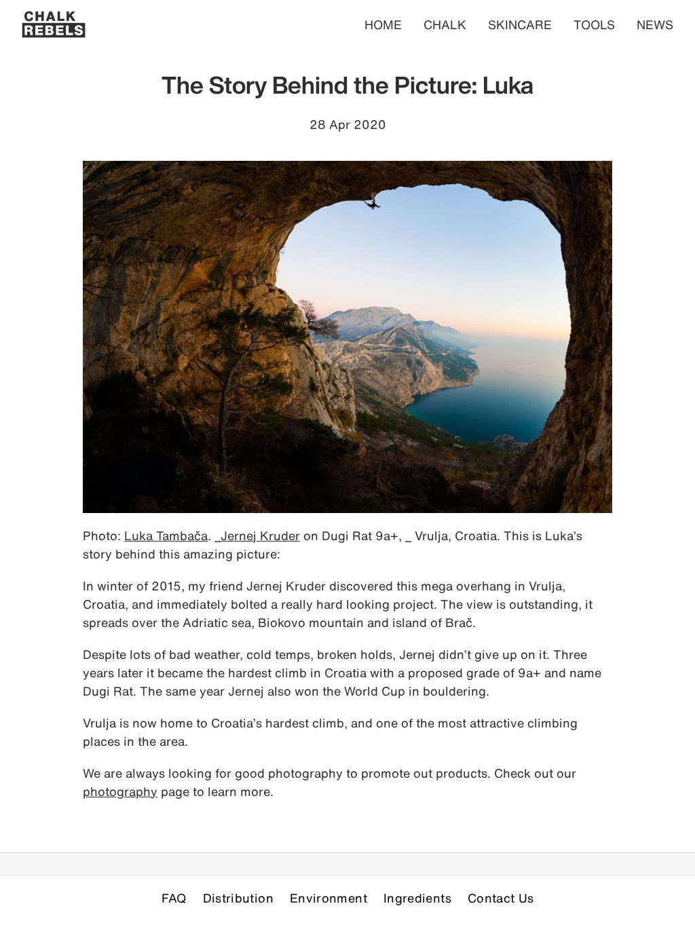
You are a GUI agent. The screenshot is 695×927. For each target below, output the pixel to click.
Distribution (238, 898)
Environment (328, 898)
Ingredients (417, 898)
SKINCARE (520, 24)
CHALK (445, 24)
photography (120, 791)
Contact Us (501, 898)
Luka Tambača (166, 535)
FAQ (174, 898)
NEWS (655, 24)
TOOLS (594, 24)
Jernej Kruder (260, 535)
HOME (383, 24)
